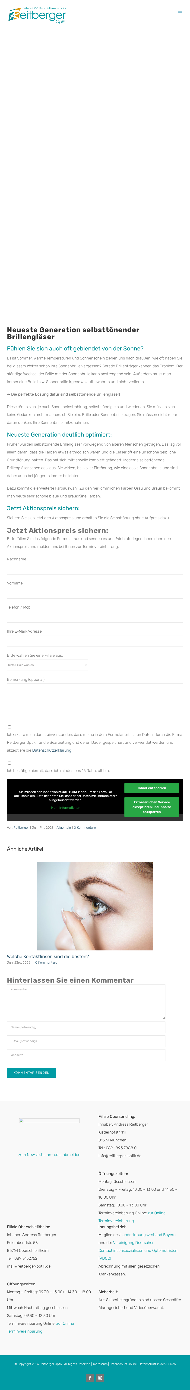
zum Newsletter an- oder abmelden (49, 1154)
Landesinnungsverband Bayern (148, 1234)
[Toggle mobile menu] (180, 12)
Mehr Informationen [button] (65, 808)
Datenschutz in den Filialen (157, 1364)
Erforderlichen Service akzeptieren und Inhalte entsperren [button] (152, 807)
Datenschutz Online (123, 1364)
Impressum (100, 1364)
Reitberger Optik (51, 1364)
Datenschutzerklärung (51, 750)
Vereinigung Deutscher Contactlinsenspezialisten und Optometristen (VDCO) (137, 1250)
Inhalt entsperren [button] (152, 788)
